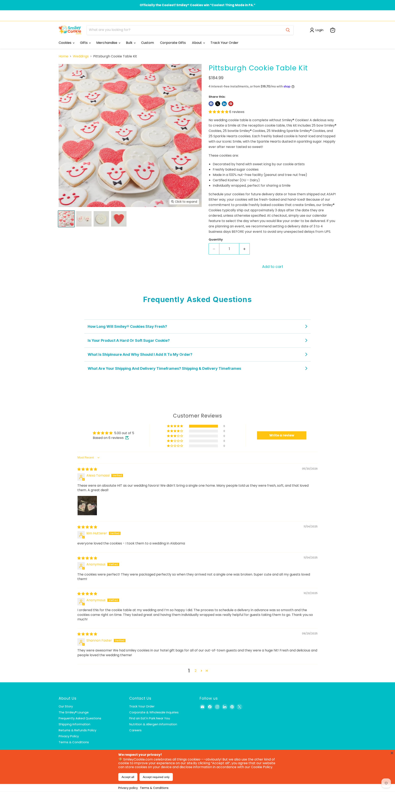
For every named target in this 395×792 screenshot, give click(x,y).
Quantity (216, 239)
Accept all (128, 777)
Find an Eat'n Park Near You (149, 718)
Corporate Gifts (173, 42)
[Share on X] (217, 103)
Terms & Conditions (154, 788)
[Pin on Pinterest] (230, 103)
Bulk (129, 42)
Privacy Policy (69, 736)
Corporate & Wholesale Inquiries (154, 712)
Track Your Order (224, 42)
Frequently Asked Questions (80, 718)
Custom (147, 42)
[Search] (287, 30)
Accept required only (156, 777)
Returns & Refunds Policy (77, 730)
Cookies (65, 42)
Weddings (81, 56)
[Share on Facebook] (211, 103)
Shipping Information (74, 724)
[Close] (392, 753)
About (197, 42)
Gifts (84, 42)
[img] (87, 469)
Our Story (66, 706)
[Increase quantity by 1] (244, 249)
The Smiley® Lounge (74, 712)
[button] (219, 111)
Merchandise (107, 42)
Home (63, 56)
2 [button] (195, 670)
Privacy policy (128, 788)
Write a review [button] (281, 435)
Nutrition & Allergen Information (153, 724)
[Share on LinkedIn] (224, 103)
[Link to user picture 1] (87, 505)
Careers (135, 730)
